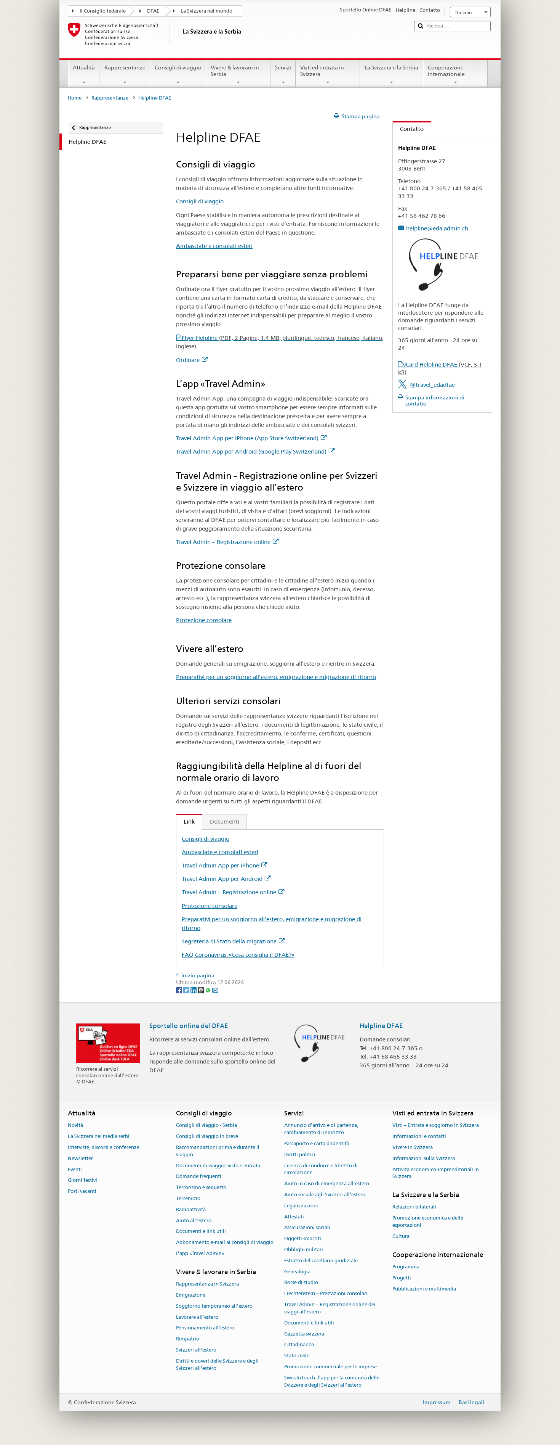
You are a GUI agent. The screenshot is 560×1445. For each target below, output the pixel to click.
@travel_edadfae (432, 384)
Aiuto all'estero (193, 1220)
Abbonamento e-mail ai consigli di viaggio (225, 1242)
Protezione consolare (204, 620)
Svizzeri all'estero (196, 1350)
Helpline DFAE (381, 1026)
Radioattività (191, 1209)
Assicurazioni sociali (307, 1228)
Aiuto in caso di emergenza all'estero (326, 1183)
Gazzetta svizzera (304, 1334)
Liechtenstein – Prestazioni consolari (326, 1294)
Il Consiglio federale (103, 11)
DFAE (153, 11)
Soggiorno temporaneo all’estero (214, 1306)
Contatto (408, 128)
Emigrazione (190, 1295)
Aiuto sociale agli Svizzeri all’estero (324, 1194)
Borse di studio (301, 1283)
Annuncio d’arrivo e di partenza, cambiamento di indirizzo (321, 1129)
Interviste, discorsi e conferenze (103, 1147)
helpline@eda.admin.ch (437, 228)
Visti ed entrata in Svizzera (322, 70)
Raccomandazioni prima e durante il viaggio (217, 1150)
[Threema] (201, 989)
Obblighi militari (303, 1249)
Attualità (84, 67)
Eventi (75, 1169)
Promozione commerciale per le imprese (330, 1366)
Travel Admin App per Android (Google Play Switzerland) (251, 451)
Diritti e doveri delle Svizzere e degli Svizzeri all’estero (217, 1364)
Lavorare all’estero (197, 1317)
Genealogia (297, 1271)
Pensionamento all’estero (205, 1328)
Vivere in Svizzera (412, 1147)
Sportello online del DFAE (188, 1026)
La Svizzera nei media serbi (99, 1136)
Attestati (294, 1217)
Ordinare (188, 360)
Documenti (224, 821)
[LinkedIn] (194, 989)
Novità (75, 1125)
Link (185, 821)
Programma (405, 1267)
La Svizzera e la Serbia (391, 67)
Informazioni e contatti (419, 1136)
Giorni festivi (82, 1180)
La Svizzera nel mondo (206, 11)
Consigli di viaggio (178, 67)
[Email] (215, 989)
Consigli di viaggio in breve (207, 1136)
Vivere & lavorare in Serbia (235, 70)
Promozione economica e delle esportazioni (427, 1221)
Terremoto (188, 1198)
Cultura (401, 1236)
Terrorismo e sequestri (201, 1187)
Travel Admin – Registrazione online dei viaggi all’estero (330, 1308)
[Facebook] (179, 989)
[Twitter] (186, 989)
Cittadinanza (299, 1345)
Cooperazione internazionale (446, 70)
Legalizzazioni (301, 1205)
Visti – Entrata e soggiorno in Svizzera (435, 1125)
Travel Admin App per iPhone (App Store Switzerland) (247, 438)
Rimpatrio (187, 1339)
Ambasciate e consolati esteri (214, 245)
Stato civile (296, 1355)
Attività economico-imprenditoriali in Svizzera (435, 1173)
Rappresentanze (125, 67)
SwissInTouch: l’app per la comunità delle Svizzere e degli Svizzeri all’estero (331, 1381)
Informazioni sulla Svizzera (423, 1158)
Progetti (401, 1278)
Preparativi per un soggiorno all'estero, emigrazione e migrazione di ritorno (276, 677)
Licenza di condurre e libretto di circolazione (321, 1169)
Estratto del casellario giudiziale (321, 1260)
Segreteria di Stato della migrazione (229, 941)
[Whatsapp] (208, 989)
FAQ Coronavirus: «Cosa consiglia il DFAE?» (238, 954)
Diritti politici (299, 1154)
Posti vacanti (82, 1191)
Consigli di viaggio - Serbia (206, 1125)
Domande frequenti (198, 1176)
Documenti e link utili (201, 1231)
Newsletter (80, 1158)
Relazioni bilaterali (414, 1207)
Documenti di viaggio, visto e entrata (218, 1165)
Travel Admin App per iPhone (220, 865)
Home (75, 98)
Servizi (283, 67)
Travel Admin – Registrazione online (223, 541)
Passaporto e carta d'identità (316, 1143)
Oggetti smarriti (302, 1238)
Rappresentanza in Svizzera (207, 1284)
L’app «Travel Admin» (200, 1253)
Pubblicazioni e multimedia (424, 1289)
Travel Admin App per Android (222, 878)
